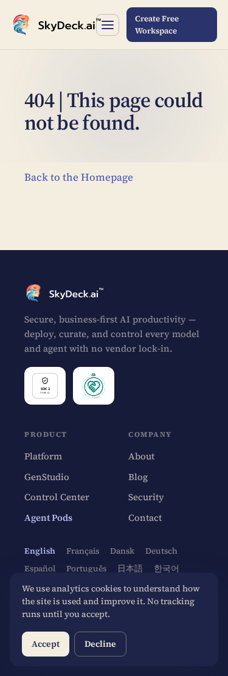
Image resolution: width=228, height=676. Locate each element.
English (39, 551)
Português (86, 568)
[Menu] (107, 25)
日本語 (130, 568)
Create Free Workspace (157, 24)
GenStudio (46, 476)
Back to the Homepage (78, 177)
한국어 (166, 568)
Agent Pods (48, 517)
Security (146, 496)
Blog (138, 476)
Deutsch (161, 551)
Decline (100, 644)
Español (39, 568)
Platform (43, 456)
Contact (145, 517)
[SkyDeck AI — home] (50, 25)
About (141, 456)
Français (82, 551)
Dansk (122, 551)
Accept (46, 644)
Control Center (56, 496)
